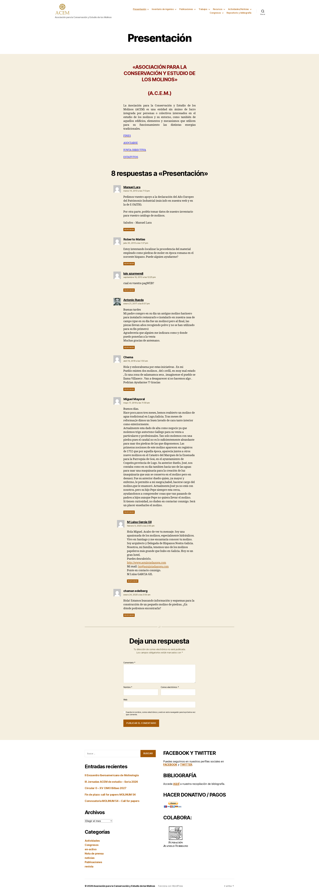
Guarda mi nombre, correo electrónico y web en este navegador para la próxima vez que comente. (160, 713)
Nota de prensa (94, 853)
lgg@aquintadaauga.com (153, 566)
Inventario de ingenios (163, 9)
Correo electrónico (170, 687)
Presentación (139, 9)
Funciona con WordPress (170, 886)
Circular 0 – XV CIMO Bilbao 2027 (105, 788)
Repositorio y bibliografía (239, 12)
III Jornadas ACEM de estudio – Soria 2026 (111, 781)
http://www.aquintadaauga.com (146, 562)
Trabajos (203, 9)
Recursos (217, 9)
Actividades (92, 840)
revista (89, 866)
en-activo (91, 849)
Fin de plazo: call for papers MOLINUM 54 (110, 794)
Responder (129, 229)
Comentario (129, 663)
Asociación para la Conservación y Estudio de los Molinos (124, 886)
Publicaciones (186, 9)
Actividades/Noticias (238, 9)
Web (125, 699)
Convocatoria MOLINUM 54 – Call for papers (112, 801)
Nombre (127, 687)
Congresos (215, 12)
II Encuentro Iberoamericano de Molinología (112, 775)
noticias (90, 857)
